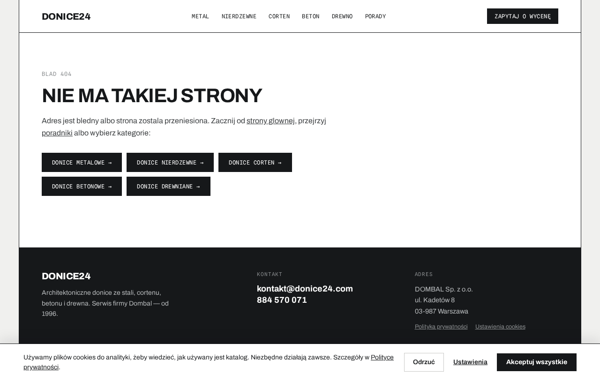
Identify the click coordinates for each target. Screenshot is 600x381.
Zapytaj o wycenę (523, 16)
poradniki (57, 133)
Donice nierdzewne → (170, 162)
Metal (200, 16)
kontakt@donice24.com (305, 288)
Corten (279, 16)
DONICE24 (66, 16)
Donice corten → (255, 162)
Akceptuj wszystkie (536, 362)
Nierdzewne (239, 16)
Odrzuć (424, 362)
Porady (375, 16)
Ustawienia (470, 362)
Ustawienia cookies (500, 326)
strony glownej (271, 121)
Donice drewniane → (168, 186)
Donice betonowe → (82, 186)
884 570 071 (282, 300)
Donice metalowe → (82, 162)
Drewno (342, 16)
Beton (310, 16)
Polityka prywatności (441, 326)
